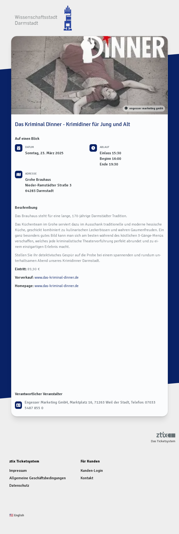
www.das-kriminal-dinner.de (56, 277)
